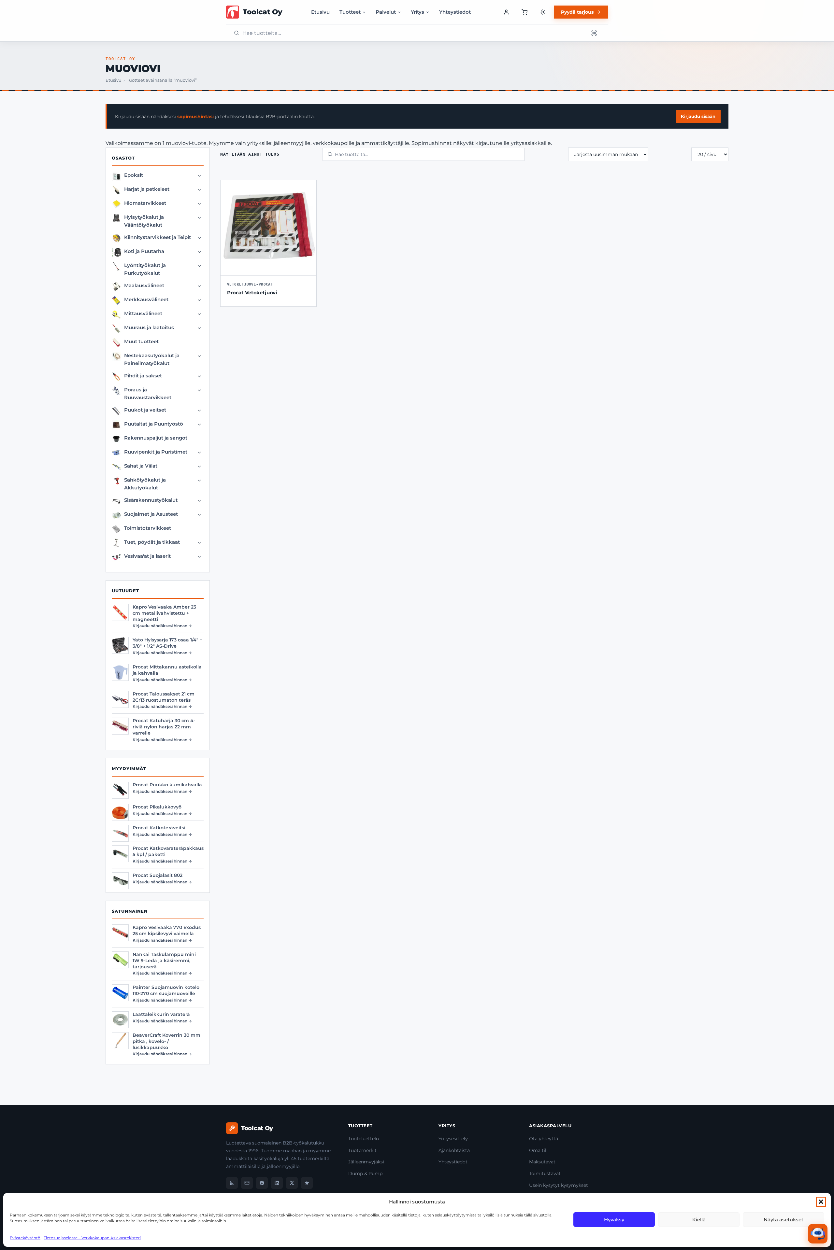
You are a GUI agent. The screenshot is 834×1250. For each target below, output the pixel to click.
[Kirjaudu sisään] (506, 12)
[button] (821, 1202)
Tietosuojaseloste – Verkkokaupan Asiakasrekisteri (92, 1237)
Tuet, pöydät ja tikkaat (152, 542)
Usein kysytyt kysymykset (558, 1185)
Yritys (417, 12)
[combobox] (413, 33)
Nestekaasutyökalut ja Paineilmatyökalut (152, 359)
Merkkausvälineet (146, 299)
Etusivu (320, 12)
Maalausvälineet (144, 285)
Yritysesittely (453, 1139)
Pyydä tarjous (577, 12)
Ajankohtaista (454, 1150)
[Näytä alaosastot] (199, 176)
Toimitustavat (545, 1173)
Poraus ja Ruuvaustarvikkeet (147, 393)
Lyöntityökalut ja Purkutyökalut (145, 269)
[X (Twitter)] (292, 1183)
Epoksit (133, 175)
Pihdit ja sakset (143, 375)
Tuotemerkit (362, 1150)
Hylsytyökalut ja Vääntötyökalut (144, 221)
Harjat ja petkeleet (146, 189)
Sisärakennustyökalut (151, 500)
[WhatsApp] (232, 1183)
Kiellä (699, 1219)
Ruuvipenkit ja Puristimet (155, 452)
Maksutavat (542, 1162)
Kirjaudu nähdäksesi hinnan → (162, 625)
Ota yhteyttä (543, 1139)
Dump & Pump (365, 1173)
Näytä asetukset (783, 1219)
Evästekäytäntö (25, 1237)
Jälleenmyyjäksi (366, 1162)
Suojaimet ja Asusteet (151, 514)
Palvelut (386, 12)
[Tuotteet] (524, 12)
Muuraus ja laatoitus (149, 327)
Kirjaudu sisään (698, 116)
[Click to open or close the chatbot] (817, 1233)
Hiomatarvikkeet (145, 203)
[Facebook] (262, 1183)
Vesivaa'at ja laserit (147, 556)
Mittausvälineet (143, 313)
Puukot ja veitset (145, 410)
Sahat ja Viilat (140, 466)
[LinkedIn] (277, 1183)
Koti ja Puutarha (144, 251)
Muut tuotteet (141, 341)
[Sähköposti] (247, 1183)
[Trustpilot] (307, 1183)
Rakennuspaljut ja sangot (155, 438)
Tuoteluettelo (363, 1139)
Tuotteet (350, 12)
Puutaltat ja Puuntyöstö (153, 424)
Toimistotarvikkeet (147, 528)
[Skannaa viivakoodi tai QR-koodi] (594, 33)
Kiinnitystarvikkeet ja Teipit (157, 237)
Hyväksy (614, 1219)
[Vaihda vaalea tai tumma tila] (543, 12)
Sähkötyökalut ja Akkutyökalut (145, 484)
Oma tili (538, 1150)
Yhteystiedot (455, 12)
